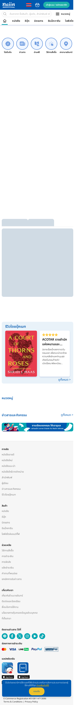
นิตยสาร (38, 21)
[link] (8, 46)
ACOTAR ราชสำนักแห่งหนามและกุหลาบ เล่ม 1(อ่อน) (54, 342)
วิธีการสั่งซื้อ (8, 550)
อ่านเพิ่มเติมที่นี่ (42, 685)
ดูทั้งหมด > (64, 380)
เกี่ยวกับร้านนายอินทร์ (12, 595)
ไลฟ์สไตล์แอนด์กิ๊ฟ (11, 534)
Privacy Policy (31, 701)
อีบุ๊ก (27, 21)
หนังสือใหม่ (7, 460)
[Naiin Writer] (37, 427)
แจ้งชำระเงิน (8, 568)
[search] (5, 14)
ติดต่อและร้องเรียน (11, 601)
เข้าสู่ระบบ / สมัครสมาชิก (56, 4)
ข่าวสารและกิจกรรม (11, 489)
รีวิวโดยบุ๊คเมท (9, 494)
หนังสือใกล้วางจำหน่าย (13, 472)
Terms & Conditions (12, 701)
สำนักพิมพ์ (7, 477)
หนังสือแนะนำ (8, 466)
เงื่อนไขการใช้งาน (10, 607)
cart (37, 5)
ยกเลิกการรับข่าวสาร (12, 579)
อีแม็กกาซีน (54, 21)
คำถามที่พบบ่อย (9, 573)
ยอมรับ (36, 691)
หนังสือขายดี (8, 454)
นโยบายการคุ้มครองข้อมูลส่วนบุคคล (20, 613)
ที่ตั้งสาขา (6, 618)
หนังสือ (16, 21)
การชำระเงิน (7, 556)
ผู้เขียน (5, 483)
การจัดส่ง (6, 562)
